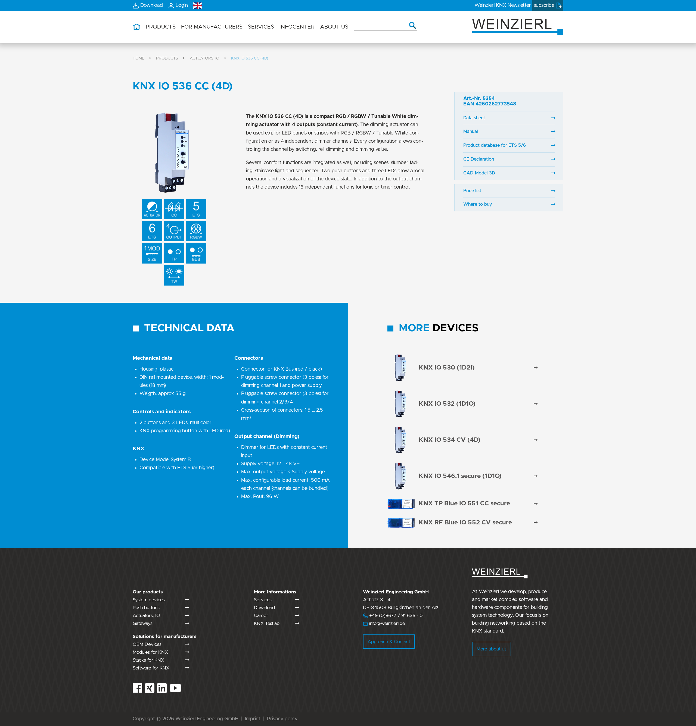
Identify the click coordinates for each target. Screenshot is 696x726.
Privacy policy (282, 718)
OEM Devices (147, 644)
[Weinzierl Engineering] (517, 26)
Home (138, 58)
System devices (149, 599)
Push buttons (146, 607)
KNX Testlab (266, 623)
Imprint (252, 718)
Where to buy (477, 204)
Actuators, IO (204, 58)
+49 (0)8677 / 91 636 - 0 (393, 615)
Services (263, 599)
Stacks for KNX (148, 660)
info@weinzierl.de (386, 623)
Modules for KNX (150, 652)
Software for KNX (151, 668)
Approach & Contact (389, 641)
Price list (472, 191)
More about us (492, 649)
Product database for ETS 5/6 (494, 145)
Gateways (143, 623)
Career (261, 615)
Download (264, 607)
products (167, 58)
